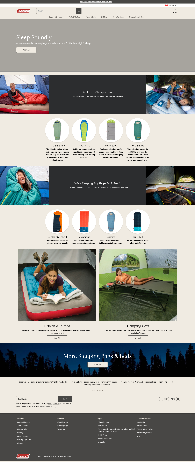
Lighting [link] (20, 433)
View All (26, 50)
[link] (170, 5)
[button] (175, 11)
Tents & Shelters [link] (22, 426)
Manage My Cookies (105, 438)
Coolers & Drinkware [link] (24, 422)
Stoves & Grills (91, 17)
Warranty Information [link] (145, 429)
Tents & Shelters (74, 17)
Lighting (104, 17)
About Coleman (62, 422)
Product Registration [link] (144, 433)
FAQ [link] (138, 436)
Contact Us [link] (141, 422)
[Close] (193, 2)
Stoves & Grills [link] (22, 429)
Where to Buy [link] (142, 426)
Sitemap (20, 443)
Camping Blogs (62, 426)
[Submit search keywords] (78, 11)
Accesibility (101, 442)
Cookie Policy (102, 435)
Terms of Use (102, 426)
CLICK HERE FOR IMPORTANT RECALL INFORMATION (96, 2)
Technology (61, 429)
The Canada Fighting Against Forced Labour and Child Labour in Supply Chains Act (116, 430)
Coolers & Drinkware (56, 17)
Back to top (97, 390)
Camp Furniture (118, 17)
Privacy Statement (53, 404)
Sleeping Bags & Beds (136, 17)
